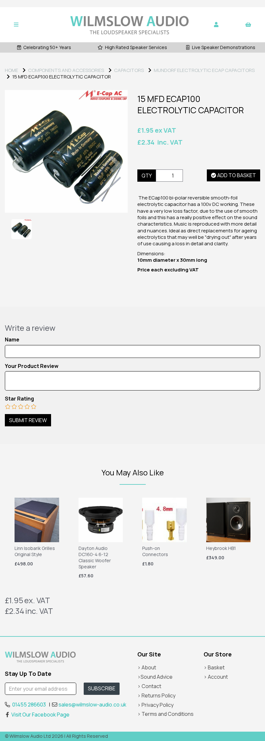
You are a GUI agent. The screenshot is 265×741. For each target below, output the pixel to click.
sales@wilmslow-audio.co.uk (92, 704)
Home (11, 70)
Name (12, 339)
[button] (17, 182)
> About (146, 667)
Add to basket (236, 175)
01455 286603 (29, 704)
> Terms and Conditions (165, 713)
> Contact (149, 686)
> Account (216, 676)
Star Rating (19, 398)
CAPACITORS (129, 70)
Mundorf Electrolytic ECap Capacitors (204, 70)
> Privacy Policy (155, 704)
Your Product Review (31, 366)
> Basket (214, 667)
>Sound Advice (155, 676)
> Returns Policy (156, 695)
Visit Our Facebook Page (40, 714)
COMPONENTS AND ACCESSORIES (66, 70)
